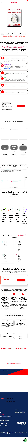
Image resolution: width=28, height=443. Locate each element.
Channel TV (12, 402)
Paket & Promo (11, 398)
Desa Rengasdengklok (2, 181)
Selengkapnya (7, 68)
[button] (27, 0)
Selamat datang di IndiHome (14, 36)
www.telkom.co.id (2, 414)
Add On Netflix (8, 402)
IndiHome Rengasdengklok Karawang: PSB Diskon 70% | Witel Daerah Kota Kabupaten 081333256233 (14, 33)
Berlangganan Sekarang (5, 154)
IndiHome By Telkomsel (7, 439)
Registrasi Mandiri (14, 173)
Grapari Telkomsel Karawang (5, 169)
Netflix (14, 401)
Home (8, 398)
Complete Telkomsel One (9, 401)
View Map (16, 413)
